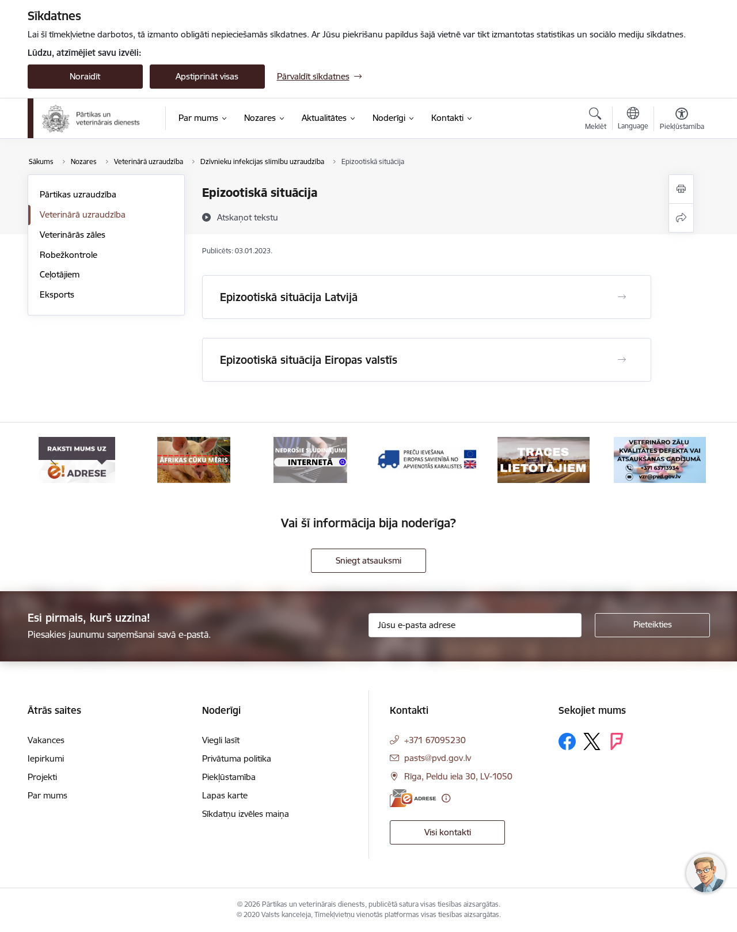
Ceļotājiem (59, 274)
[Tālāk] (683, 460)
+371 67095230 (435, 740)
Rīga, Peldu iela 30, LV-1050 (458, 776)
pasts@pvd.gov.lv (437, 757)
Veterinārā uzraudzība (83, 214)
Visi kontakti (447, 832)
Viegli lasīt (221, 740)
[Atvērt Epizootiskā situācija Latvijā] (622, 297)
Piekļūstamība (229, 776)
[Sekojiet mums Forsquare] (616, 741)
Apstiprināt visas (207, 76)
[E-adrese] (413, 798)
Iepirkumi (46, 758)
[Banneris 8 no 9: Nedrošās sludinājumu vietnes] (310, 459)
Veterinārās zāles (72, 234)
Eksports (57, 294)
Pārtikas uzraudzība (78, 194)
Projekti (42, 776)
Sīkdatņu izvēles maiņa (245, 813)
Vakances (46, 740)
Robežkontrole (68, 254)
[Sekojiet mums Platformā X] (592, 741)
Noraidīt (85, 76)
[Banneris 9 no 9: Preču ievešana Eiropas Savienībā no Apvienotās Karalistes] (426, 459)
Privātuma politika (236, 758)
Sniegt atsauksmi (368, 560)
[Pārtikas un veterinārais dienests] (96, 118)
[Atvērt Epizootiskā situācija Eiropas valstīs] (622, 360)
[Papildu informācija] (446, 798)
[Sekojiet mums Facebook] (567, 741)
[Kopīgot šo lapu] (681, 218)
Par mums (47, 795)
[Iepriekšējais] (54, 460)
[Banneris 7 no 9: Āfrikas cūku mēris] (193, 459)
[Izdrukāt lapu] (681, 189)
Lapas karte (225, 795)
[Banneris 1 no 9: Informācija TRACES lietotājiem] (543, 459)
